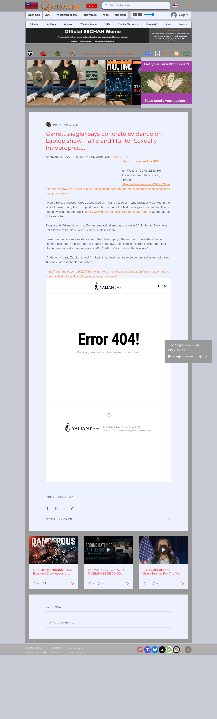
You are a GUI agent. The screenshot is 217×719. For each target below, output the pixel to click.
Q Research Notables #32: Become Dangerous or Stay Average (52, 635)
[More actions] (169, 125)
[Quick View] (40, 82)
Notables (61, 560)
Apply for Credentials (35, 716)
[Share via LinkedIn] (64, 572)
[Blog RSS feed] (77, 7)
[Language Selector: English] (177, 5)
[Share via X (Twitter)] (55, 572)
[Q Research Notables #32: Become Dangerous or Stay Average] (53, 614)
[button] (188, 5)
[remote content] (80, 232)
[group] (83, 83)
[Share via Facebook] (47, 572)
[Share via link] (72, 572)
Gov (70, 560)
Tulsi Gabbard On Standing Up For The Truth (163, 635)
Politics (50, 560)
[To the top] (188, 713)
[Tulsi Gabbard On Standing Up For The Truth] (163, 614)
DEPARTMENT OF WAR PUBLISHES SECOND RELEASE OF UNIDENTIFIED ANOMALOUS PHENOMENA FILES (106, 635)
